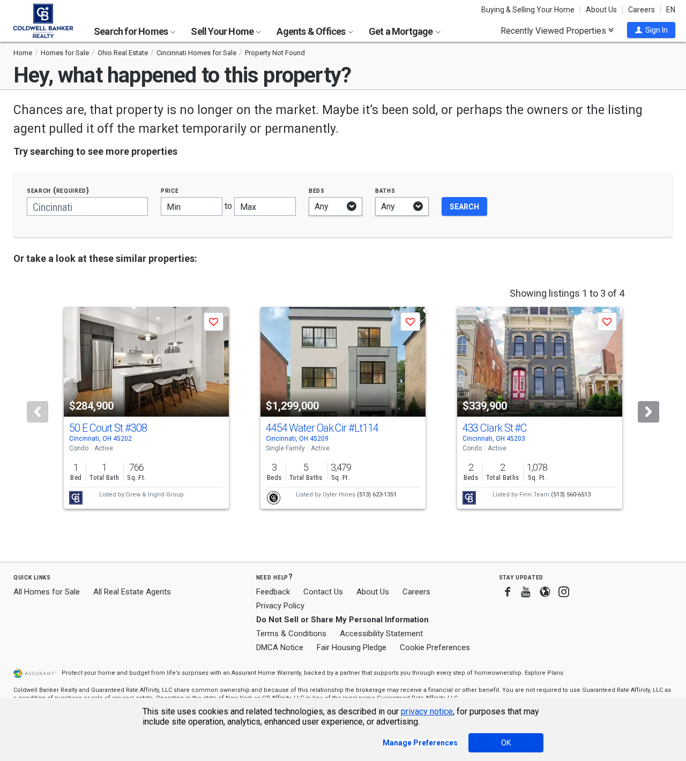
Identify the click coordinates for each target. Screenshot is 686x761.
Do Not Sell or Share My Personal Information (342, 619)
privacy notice (427, 711)
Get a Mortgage (402, 31)
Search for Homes (131, 31)
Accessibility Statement (381, 633)
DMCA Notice (279, 647)
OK (506, 743)
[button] (651, 30)
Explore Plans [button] (544, 672)
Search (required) (58, 190)
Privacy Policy (280, 606)
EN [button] (670, 9)
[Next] (648, 412)
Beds (317, 190)
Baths (385, 190)
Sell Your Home (223, 31)
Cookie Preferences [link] (435, 647)
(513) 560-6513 (571, 494)
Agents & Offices (312, 31)
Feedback (273, 592)
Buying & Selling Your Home (528, 9)
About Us (601, 9)
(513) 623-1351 (377, 494)
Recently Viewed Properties (554, 30)
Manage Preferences (420, 743)
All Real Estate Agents (132, 592)
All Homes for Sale (46, 592)
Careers (641, 9)
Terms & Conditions (291, 633)
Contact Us (323, 592)
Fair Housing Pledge (351, 647)
